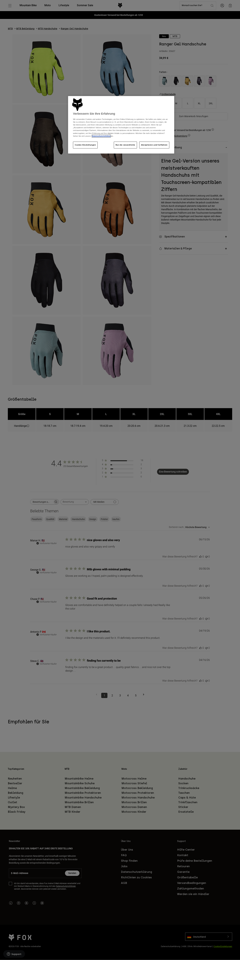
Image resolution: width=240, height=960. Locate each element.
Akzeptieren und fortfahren (154, 145)
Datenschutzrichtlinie (101, 136)
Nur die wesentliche (125, 145)
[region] (121, 125)
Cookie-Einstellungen (85, 145)
